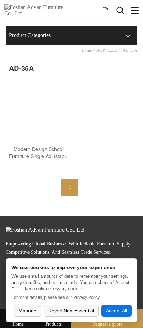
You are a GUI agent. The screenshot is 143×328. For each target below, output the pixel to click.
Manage (27, 310)
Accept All (116, 310)
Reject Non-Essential (71, 310)
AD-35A (130, 50)
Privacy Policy (86, 297)
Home (87, 50)
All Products (106, 50)
